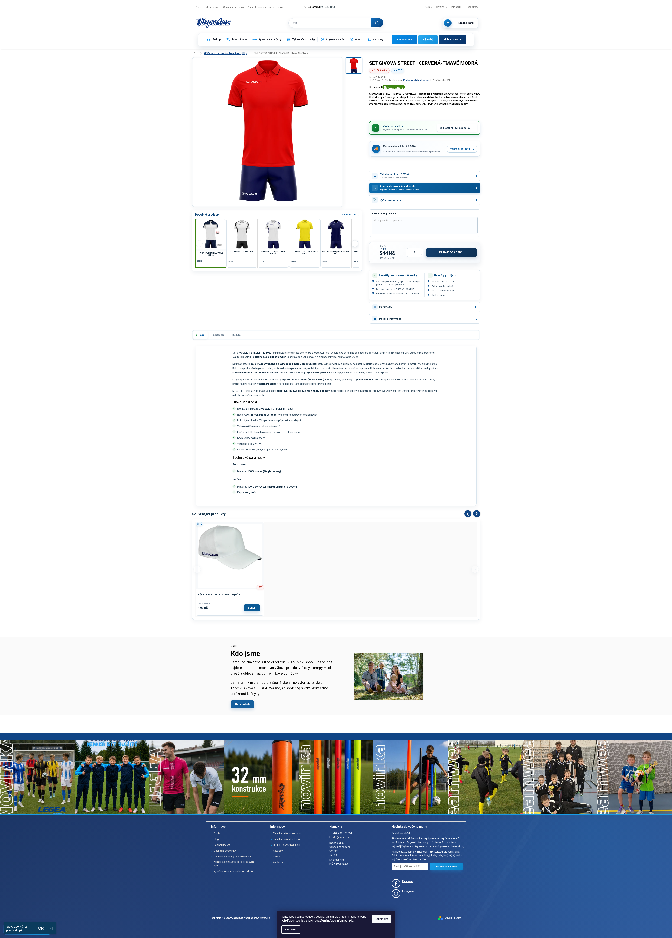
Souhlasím (381, 919)
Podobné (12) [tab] (218, 335)
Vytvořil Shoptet (453, 918)
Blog (216, 839)
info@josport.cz (341, 837)
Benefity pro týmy (445, 275)
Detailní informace (390, 318)
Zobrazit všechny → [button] (349, 214)
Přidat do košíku (451, 252)
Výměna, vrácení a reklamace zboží (233, 871)
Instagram (408, 891)
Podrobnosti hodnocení (416, 80)
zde (351, 920)
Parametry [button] (385, 307)
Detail (251, 608)
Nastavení (290, 929)
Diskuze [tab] (236, 335)
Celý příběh (242, 704)
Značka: (441, 80)
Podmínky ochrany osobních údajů (265, 7)
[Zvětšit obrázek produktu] (267, 132)
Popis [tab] (201, 335)
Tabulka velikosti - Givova (287, 833)
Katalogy (278, 850)
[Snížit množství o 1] (421, 255)
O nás (198, 7)
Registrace (473, 7)
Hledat (377, 22)
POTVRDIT (446, 866)
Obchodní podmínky (233, 7)
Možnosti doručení (460, 148)
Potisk (276, 856)
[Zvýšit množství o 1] (421, 250)
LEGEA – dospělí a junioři (286, 845)
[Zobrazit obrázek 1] (354, 65)
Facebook (407, 881)
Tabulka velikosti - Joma (286, 839)
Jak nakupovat (212, 7)
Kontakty (278, 862)
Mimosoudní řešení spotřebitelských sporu (234, 863)
